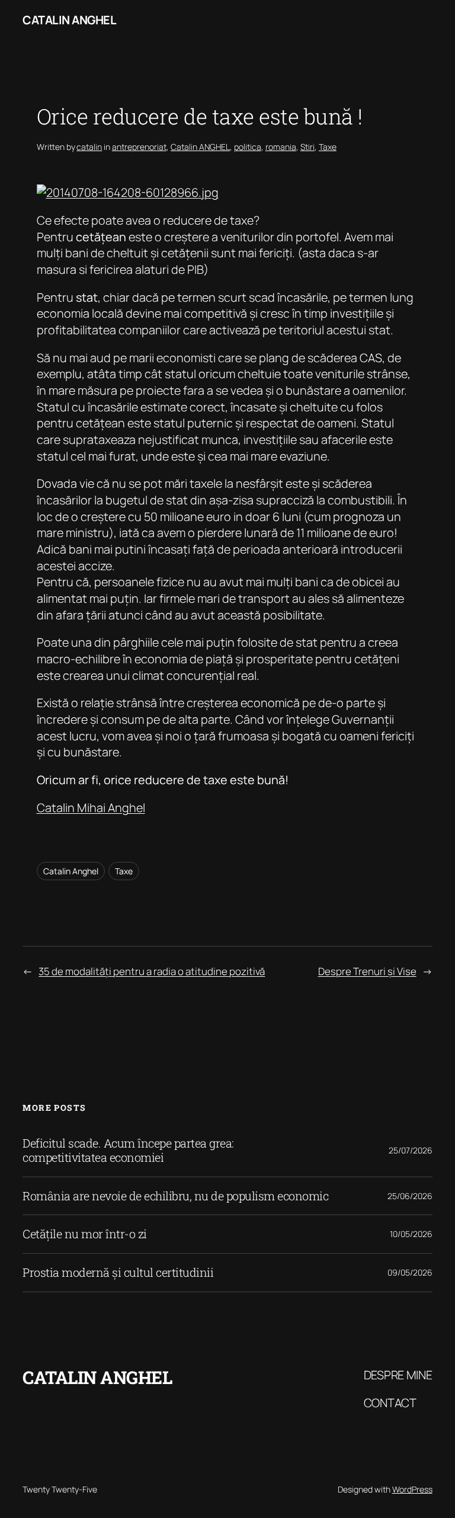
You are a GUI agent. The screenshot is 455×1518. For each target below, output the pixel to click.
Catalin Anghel (69, 20)
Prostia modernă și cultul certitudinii (118, 1272)
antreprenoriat (139, 146)
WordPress (412, 1489)
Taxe (328, 146)
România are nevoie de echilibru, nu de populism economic (175, 1196)
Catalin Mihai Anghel (91, 808)
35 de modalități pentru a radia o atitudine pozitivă (152, 971)
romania (280, 146)
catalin (89, 146)
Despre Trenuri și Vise (367, 971)
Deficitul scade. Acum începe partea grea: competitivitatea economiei (128, 1150)
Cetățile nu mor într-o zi (85, 1234)
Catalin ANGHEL (200, 146)
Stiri (307, 146)
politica (247, 146)
